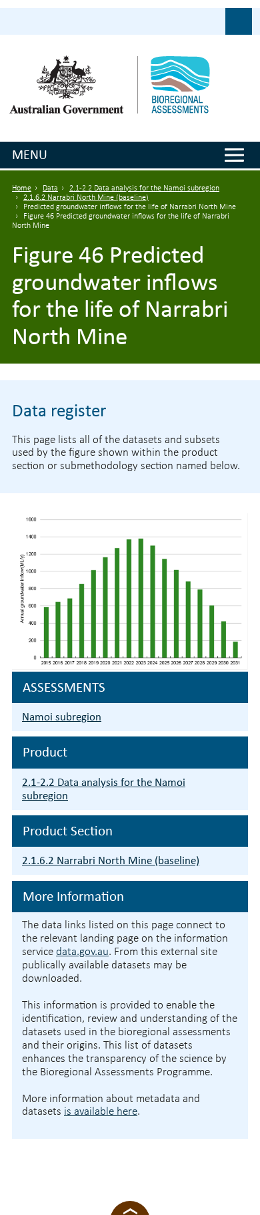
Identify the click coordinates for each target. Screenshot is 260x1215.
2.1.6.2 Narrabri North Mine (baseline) (86, 198)
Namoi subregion (61, 717)
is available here (100, 1111)
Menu (29, 154)
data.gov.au (82, 952)
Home (21, 188)
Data (50, 188)
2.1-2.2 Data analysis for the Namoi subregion (144, 188)
